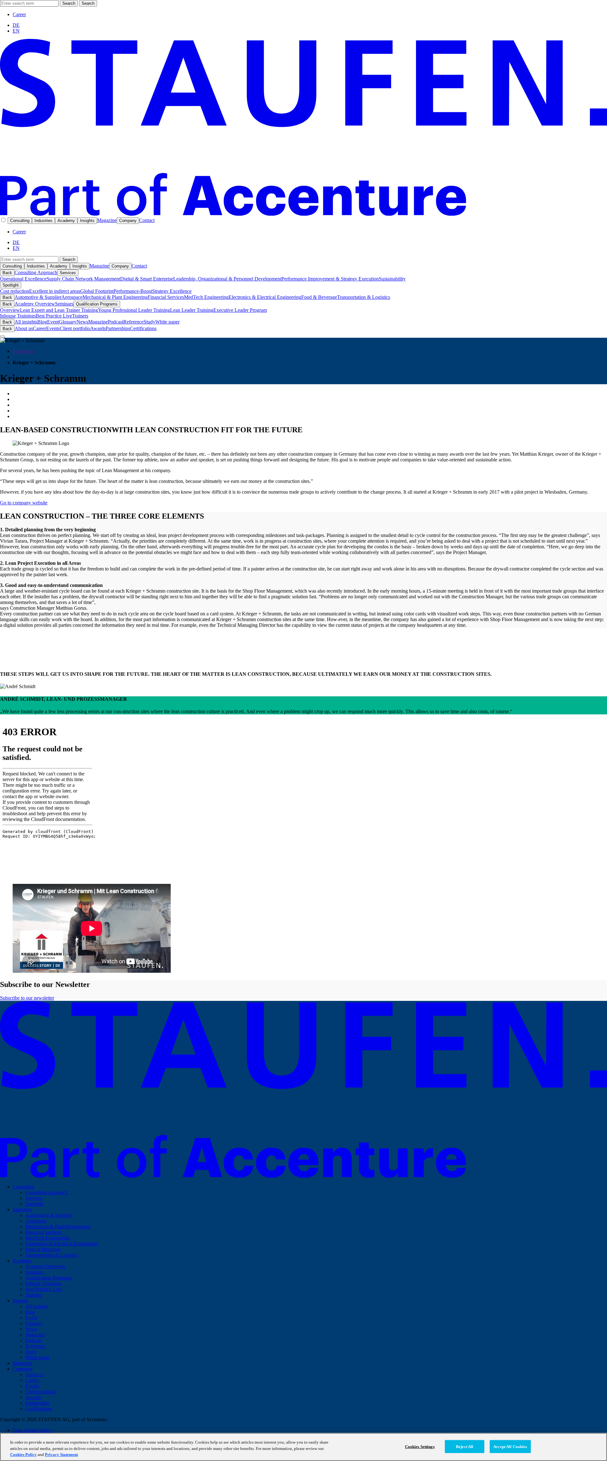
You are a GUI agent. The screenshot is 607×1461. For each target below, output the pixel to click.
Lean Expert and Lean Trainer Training (59, 310)
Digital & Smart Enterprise (146, 278)
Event (53, 321)
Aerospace (72, 297)
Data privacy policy (32, 1430)
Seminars (64, 303)
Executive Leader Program (240, 310)
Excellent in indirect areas (54, 291)
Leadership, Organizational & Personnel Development (227, 278)
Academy (66, 220)
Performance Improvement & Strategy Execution (330, 278)
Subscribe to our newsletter (27, 998)
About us (24, 328)
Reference (133, 321)
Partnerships (118, 328)
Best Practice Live (54, 315)
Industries (43, 220)
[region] (303, 1447)
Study (149, 321)
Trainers (80, 315)
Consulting (19, 220)
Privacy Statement (61, 1454)
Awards (98, 328)
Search (68, 3)
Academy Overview (35, 303)
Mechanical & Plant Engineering (115, 297)
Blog (42, 321)
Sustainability (392, 278)
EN (16, 31)
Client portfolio (75, 328)
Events (53, 328)
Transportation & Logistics (363, 297)
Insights (87, 220)
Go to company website (23, 502)
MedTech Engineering (206, 297)
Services (68, 272)
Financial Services (166, 297)
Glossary (68, 321)
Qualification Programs (97, 304)
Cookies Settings (420, 1446)
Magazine (107, 220)
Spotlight (11, 285)
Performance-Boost (132, 291)
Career (19, 14)
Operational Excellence (23, 278)
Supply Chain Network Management (83, 278)
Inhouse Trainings (18, 315)
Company (128, 220)
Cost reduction (14, 291)
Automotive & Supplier (38, 297)
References (24, 351)
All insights (26, 321)
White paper (167, 321)
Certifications (143, 328)
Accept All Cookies (510, 1446)
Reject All (464, 1446)
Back (7, 272)
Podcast (115, 321)
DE (16, 25)
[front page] (303, 214)
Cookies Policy (23, 1454)
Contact (147, 220)
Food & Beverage (319, 297)
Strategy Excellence (172, 291)
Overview (10, 310)
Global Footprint (96, 291)
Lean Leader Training (191, 310)
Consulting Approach (36, 272)
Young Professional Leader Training (134, 310)
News (82, 321)
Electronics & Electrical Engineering (265, 297)
